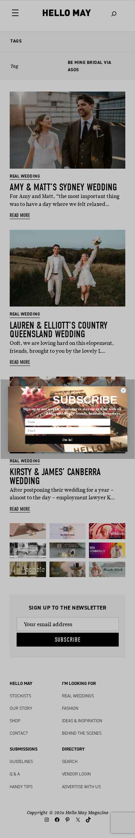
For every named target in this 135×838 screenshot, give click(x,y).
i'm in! (68, 439)
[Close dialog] (123, 390)
